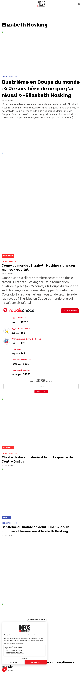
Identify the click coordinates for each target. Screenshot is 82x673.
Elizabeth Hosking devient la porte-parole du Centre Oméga (37, 459)
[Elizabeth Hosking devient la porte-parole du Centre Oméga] (41, 424)
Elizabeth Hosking (9, 77)
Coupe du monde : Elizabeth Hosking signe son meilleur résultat (38, 268)
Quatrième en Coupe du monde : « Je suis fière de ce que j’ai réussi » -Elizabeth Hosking (41, 88)
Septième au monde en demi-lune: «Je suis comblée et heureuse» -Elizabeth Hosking (35, 529)
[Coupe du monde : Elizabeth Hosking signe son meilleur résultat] (41, 206)
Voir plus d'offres (70, 311)
